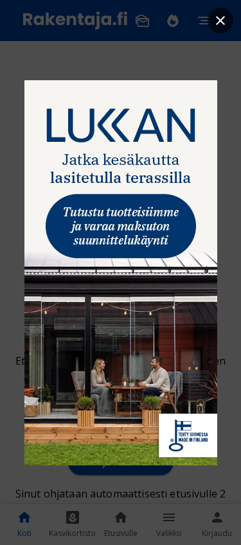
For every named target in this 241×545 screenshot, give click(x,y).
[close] (220, 20)
